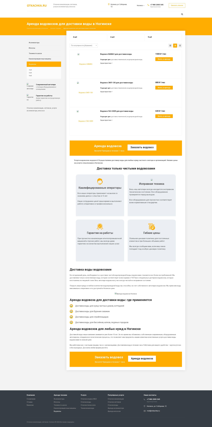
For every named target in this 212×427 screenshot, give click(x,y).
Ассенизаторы (34, 42)
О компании (31, 399)
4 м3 (75, 37)
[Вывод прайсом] (180, 46)
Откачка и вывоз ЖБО (89, 399)
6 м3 (112, 37)
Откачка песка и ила (88, 405)
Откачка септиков (114, 402)
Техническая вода (87, 408)
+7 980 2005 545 (156, 5)
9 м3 (150, 37)
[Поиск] (182, 14)
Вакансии (30, 405)
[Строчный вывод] (175, 46)
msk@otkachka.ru (153, 411)
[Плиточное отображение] (170, 46)
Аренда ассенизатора (116, 408)
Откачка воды (86, 402)
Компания (31, 395)
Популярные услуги (116, 395)
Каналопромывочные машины (40, 59)
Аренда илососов (114, 411)
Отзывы (29, 402)
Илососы (32, 48)
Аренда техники (60, 395)
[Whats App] (183, 422)
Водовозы (32, 64)
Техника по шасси (35, 53)
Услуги (83, 395)
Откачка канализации (116, 399)
